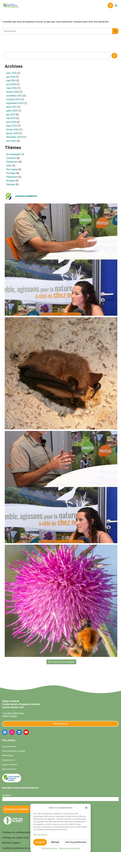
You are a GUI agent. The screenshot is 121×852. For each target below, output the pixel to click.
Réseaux (10, 180)
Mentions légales (11, 842)
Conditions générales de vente (18, 848)
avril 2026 (11, 84)
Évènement (12, 161)
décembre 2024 (14, 137)
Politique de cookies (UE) (15, 837)
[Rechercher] (116, 5)
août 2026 (11, 73)
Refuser (55, 842)
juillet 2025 (12, 110)
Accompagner (13, 154)
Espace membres (9, 764)
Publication (12, 177)
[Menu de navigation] (110, 5)
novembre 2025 (14, 95)
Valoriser (10, 184)
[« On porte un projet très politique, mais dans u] (61, 259)
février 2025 (12, 129)
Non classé (12, 169)
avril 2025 (11, 122)
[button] (86, 807)
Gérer (9, 165)
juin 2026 (10, 76)
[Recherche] (114, 55)
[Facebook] (5, 732)
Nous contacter (60, 724)
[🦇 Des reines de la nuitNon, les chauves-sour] (61, 373)
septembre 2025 (15, 103)
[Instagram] (12, 732)
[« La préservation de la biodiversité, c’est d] (61, 487)
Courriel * (7, 795)
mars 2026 (11, 88)
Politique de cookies (49, 848)
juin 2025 (10, 114)
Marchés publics (9, 769)
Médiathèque (7, 755)
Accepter (40, 842)
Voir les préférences (75, 842)
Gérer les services (40, 834)
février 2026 (12, 91)
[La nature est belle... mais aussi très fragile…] (61, 601)
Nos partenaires (9, 746)
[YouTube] (26, 732)
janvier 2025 (12, 133)
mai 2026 (11, 80)
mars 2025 (11, 125)
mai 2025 (11, 118)
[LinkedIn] (19, 732)
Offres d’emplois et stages (13, 751)
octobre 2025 (13, 99)
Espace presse (8, 760)
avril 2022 (11, 140)
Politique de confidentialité (69, 848)
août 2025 (11, 106)
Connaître (11, 158)
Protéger (11, 173)
